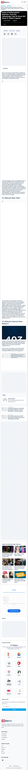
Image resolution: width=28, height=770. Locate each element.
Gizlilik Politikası (16, 766)
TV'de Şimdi (3, 735)
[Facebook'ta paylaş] (8, 34)
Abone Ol (14, 709)
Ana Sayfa (3, 5)
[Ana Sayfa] (5, 2)
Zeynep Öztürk (7, 20)
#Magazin (18, 30)
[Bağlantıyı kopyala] (15, 34)
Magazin (9, 5)
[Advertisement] (14, 383)
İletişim (10, 766)
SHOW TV (3, 747)
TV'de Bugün (4, 733)
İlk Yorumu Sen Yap (14, 610)
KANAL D (3, 749)
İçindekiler (5, 68)
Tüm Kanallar (4, 737)
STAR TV (3, 753)
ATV (2, 745)
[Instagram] (2, 760)
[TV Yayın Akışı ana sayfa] (6, 720)
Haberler (3, 739)
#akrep (4, 395)
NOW (2, 751)
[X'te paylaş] (4, 34)
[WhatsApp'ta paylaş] (11, 34)
